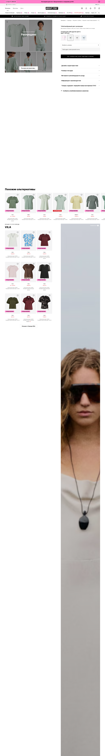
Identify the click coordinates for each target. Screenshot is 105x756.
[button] (80, 45)
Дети (22, 8)
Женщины (7, 8)
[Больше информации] (13, 222)
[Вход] (86, 8)
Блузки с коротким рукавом (90, 20)
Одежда (69, 20)
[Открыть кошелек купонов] (82, 8)
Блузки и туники (77, 20)
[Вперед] (95, 13)
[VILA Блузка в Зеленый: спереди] (16, 35)
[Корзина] (99, 8)
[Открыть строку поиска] (98, 13)
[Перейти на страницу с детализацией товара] (64, 38)
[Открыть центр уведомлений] (90, 8)
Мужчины (15, 8)
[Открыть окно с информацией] (99, 2)
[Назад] (7, 22)
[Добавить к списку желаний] (18, 195)
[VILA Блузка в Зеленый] (12, 62)
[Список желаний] (95, 8)
